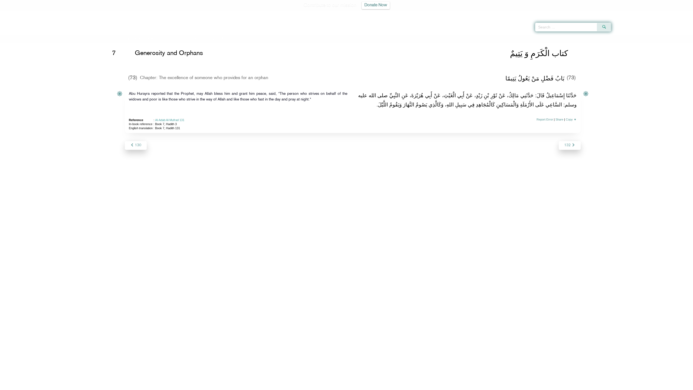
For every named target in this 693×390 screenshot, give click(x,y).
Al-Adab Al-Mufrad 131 (169, 120)
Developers (342, 385)
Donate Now (375, 5)
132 (568, 145)
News (305, 385)
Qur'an (625, 13)
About (291, 385)
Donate (380, 385)
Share (559, 119)
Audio (679, 13)
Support (321, 385)
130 (137, 145)
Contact (363, 385)
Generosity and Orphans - (198, 38)
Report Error (545, 119)
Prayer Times (661, 13)
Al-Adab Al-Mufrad (148, 38)
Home (125, 38)
